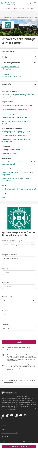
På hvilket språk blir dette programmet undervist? (18, 189)
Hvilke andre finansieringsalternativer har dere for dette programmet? (18, 163)
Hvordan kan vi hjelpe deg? (12, 241)
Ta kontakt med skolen (19, 447)
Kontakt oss (5, 436)
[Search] (30, 3)
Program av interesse (10, 255)
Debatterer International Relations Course (10, 68)
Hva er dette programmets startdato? (14, 109)
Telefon (5, 324)
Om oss (3, 429)
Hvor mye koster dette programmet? (14, 117)
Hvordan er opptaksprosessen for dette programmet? (15, 179)
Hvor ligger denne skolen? (10, 150)
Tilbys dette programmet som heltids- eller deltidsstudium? (16, 140)
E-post (5, 310)
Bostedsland (7, 297)
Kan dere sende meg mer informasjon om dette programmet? (17, 96)
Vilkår (22, 374)
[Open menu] (35, 3)
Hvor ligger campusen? (9, 153)
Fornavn (5, 269)
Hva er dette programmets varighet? (14, 135)
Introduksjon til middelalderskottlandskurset (11, 75)
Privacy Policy (31, 380)
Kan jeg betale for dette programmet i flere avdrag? (16, 122)
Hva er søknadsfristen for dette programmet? (17, 105)
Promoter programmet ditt (9, 433)
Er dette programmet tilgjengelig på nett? (15, 132)
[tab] (6, 8)
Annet (3, 197)
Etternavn (6, 283)
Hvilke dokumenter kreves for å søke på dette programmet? (17, 173)
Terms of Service (8, 382)
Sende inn (19, 342)
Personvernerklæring (8, 376)
